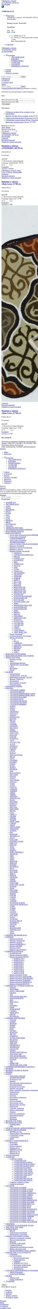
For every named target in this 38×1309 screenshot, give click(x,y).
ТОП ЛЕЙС (14, 915)
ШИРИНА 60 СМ (16, 1150)
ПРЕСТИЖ (14, 890)
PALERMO (13, 760)
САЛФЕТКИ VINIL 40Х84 (23, 1171)
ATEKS (8, 508)
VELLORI (9, 526)
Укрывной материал (21, 1267)
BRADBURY (10, 510)
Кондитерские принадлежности (21, 1083)
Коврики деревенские (17, 940)
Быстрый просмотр (8, 140)
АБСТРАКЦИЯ (19, 573)
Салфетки (9, 1292)
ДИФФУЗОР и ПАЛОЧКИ (19, 665)
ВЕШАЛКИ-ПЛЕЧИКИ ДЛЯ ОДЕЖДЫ (20, 656)
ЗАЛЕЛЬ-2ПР (18, 594)
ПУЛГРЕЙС (14, 892)
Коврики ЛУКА (15, 948)
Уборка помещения (16, 1279)
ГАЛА (12, 812)
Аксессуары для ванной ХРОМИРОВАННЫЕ (18, 541)
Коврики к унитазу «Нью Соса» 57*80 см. (11, 183)
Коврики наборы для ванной (19, 551)
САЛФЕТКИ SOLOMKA (22, 1168)
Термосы (13, 1112)
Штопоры (13, 1117)
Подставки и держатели (18, 1097)
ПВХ (11, 1126)
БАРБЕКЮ (13, 1254)
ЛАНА (12, 847)
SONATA (13, 776)
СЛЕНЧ (16, 627)
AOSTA (12, 710)
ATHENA (13, 715)
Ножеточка (29, 118)
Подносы (13, 1095)
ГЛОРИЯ (13, 816)
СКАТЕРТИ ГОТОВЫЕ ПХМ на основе (24, 1214)
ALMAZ (13, 706)
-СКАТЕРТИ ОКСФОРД (18, 702)
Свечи (12, 666)
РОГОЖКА (14, 1005)
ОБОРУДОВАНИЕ (16, 1272)
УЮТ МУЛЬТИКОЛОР (18, 1056)
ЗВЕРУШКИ (14, 989)
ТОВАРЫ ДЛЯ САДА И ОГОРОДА (18, 1252)
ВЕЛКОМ (13, 1023)
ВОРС (12, 1029)
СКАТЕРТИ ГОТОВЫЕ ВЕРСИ (21, 1196)
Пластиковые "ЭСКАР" (18, 683)
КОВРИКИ (9, 937)
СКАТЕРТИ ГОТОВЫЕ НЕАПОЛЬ (22, 1211)
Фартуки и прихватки (17, 1114)
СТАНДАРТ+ (14, 1137)
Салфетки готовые (16, 1159)
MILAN (12, 757)
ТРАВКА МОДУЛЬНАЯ (18, 1052)
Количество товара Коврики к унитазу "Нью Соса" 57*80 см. (13, 199)
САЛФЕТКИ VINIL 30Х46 (23, 1169)
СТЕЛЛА (13, 912)
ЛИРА (12, 856)
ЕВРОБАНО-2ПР (20, 593)
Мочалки (13, 1241)
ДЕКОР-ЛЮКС (15, 827)
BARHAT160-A (19, 960)
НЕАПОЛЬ (13, 870)
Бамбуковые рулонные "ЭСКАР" (21, 677)
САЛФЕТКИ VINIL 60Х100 (23, 1173)
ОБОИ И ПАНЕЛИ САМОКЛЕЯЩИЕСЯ (20, 1128)
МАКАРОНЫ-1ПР (20, 607)
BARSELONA (15, 717)
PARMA (12, 764)
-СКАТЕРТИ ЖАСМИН (18, 697)
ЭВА (11, 1061)
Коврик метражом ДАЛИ (18, 975)
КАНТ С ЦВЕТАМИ (17, 991)
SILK (11, 771)
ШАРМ (12, 926)
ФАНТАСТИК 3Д (16, 921)
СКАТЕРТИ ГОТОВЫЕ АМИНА (21, 1195)
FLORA (8, 513)
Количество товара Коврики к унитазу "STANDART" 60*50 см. (13, 163)
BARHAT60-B (19, 964)
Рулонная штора (15, 684)
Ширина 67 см (15, 1151)
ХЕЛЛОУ (13, 1059)
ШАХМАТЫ (14, 1016)
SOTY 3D (17, 565)
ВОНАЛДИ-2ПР (19, 589)
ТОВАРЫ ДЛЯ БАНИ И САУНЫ (17, 1236)
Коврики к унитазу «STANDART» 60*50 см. (12, 147)
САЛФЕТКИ (15, 62)
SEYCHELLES (11, 524)
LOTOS (12, 751)
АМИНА (13, 794)
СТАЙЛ (12, 910)
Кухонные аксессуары (17, 1086)
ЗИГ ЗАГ (13, 1034)
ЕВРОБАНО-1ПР (20, 591)
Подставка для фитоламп (22, 1265)
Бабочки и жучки (16, 659)
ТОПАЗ (12, 917)
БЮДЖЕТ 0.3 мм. (16, 1132)
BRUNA (13, 721)
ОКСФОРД (14, 877)
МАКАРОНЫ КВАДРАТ (18, 996)
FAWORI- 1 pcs (19, 558)
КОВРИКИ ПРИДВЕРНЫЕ (15, 1018)
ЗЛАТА (12, 838)
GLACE (12, 744)
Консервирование (16, 1085)
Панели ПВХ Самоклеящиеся (20, 1133)
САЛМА (13, 899)
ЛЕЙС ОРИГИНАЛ (17, 852)
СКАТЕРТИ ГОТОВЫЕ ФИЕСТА (22, 1220)
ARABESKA (14, 711)
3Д (15, 639)
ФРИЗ (12, 1139)
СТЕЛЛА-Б (14, 913)
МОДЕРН (13, 865)
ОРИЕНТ (13, 881)
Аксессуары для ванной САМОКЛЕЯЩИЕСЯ (18, 537)
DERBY (12, 730)
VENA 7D (13, 787)
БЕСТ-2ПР (17, 583)
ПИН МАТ (13, 1043)
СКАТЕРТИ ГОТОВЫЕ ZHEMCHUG (23, 1193)
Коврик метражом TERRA (19, 955)
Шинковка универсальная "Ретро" (18, 122)
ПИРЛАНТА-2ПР (20, 618)
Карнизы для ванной (17, 546)
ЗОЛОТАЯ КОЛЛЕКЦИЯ (23, 596)
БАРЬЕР (13, 1022)
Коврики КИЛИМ (16, 946)
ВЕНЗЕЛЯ (17, 585)
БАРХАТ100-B (19, 971)
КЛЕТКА (13, 993)
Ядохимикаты (18, 1269)
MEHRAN (9, 520)
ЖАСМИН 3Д (14, 836)
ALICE (8, 506)
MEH (15, 562)
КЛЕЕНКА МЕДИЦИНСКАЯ (16, 935)
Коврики (9, 1294)
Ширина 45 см (15, 1148)
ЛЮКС (16, 603)
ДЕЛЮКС (13, 830)
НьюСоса (17, 614)
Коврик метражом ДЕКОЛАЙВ (21, 976)
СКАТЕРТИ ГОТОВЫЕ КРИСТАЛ (22, 1204)
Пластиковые (14, 681)
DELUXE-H (14, 728)
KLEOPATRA (18, 560)
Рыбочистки (14, 1106)
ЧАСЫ (12, 670)
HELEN (12, 1231)
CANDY (13, 722)
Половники (14, 1099)
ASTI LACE (14, 713)
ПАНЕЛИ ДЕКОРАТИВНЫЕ (16, 1130)
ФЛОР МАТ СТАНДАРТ (18, 1058)
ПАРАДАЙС (14, 883)
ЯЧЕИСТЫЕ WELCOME (18, 1065)
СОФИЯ (13, 908)
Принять (3, 495)
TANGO (12, 778)
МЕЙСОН (13, 863)
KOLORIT (13, 748)
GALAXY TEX (15, 742)
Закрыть (3, 449)
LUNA (8, 519)
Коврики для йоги (16, 942)
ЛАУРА (12, 848)
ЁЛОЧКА (13, 1031)
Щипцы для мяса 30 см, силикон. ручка (19, 116)
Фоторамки (14, 668)
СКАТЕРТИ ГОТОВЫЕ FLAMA (21, 1191)
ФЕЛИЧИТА (14, 922)
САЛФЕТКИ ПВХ (20, 1177)
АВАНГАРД (18, 574)
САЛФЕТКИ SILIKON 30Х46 (24, 1164)
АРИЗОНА (13, 796)
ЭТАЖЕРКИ (10, 1281)
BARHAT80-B (19, 967)
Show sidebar (6, 127)
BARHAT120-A (19, 958)
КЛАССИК (14, 839)
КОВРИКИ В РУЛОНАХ (20, 66)
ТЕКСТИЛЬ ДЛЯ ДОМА (14, 1227)
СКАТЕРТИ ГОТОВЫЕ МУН (20, 1207)
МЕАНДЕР (14, 1040)
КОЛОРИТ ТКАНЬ (16, 841)
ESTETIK (13, 737)
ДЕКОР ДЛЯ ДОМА (13, 657)
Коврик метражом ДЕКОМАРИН (21, 978)
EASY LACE (14, 733)
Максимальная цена (8, 102)
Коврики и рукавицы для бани (20, 1238)
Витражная (13, 1142)
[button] (5, 167)
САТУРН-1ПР (19, 623)
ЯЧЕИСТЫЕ (14, 1063)
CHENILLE (18, 553)
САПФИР (13, 901)
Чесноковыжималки (17, 1115)
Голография (14, 1144)
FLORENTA (14, 739)
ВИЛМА (13, 811)
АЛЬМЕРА (13, 791)
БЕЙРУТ (17, 580)
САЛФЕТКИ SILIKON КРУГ (24, 1166)
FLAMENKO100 (15, 953)
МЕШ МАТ (14, 1041)
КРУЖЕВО (9, 1068)
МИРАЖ (17, 612)
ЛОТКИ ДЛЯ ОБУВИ (17, 1038)
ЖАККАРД (14, 834)
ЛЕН (11, 995)
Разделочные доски (16, 1103)
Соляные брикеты (16, 1245)
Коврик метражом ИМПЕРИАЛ (21, 982)
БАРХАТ (13, 987)
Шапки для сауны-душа (18, 1249)
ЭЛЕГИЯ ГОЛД (15, 930)
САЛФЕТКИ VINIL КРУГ (23, 1175)
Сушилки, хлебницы (17, 1108)
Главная (4, 88)
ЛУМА (12, 858)
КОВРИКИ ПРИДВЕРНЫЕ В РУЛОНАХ (20, 1067)
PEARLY (13, 767)
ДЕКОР (12, 825)
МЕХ (11, 1000)
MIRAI (8, 522)
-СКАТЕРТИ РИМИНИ (18, 704)
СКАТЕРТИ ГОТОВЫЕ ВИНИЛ (21, 1198)
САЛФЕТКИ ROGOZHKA (23, 1162)
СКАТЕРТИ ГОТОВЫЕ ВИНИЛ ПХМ (23, 1200)
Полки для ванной (16, 634)
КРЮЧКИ (9, 1072)
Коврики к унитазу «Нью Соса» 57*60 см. (11, 412)
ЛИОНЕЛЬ (13, 854)
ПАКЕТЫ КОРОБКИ (17, 1274)
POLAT (16, 641)
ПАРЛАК (13, 886)
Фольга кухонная (15, 1146)
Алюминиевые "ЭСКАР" (18, 675)
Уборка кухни (14, 1278)
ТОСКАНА (14, 919)
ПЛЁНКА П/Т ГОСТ (21, 1263)
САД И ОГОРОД (15, 1256)
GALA (12, 740)
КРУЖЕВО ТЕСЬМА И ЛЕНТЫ (17, 1070)
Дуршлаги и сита (15, 1079)
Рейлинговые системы (17, 1104)
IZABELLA (14, 746)
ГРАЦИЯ (13, 820)
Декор (12, 661)
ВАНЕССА (13, 803)
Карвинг (13, 1081)
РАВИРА (13, 894)
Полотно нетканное (12, 1155)
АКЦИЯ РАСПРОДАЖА (14, 528)
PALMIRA (13, 762)
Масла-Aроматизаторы (17, 1240)
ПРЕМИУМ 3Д (15, 1045)
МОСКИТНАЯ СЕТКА (14, 1123)
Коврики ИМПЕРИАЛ (17, 944)
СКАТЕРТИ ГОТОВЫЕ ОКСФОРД (22, 1213)
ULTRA (16, 569)
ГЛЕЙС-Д (13, 814)
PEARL (12, 766)
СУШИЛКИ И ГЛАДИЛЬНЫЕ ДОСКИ (19, 1225)
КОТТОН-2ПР (19, 600)
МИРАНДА (18, 647)
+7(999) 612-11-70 (8, 11)
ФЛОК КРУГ (14, 1013)
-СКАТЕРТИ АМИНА (17, 690)
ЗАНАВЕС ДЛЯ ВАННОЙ (23, 645)
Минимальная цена (8, 100)
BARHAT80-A (19, 966)
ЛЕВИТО (13, 850)
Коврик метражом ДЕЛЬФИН (20, 980)
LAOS (8, 517)
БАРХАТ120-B (19, 973)
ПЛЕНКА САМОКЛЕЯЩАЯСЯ (17, 1141)
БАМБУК (17, 578)
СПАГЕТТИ (14, 1049)
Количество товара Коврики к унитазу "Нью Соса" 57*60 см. (13, 428)
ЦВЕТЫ (12, 1014)
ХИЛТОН (13, 924)
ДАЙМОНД (18, 643)
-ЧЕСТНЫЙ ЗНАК (17, 57)
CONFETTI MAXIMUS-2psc (23, 555)
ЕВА (11, 832)
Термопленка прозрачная (18, 1232)
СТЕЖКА (13, 1011)
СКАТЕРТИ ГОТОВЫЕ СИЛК (20, 1218)
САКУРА (13, 897)
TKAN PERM (14, 780)
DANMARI (14, 726)
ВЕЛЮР (12, 1025)
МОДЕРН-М (14, 867)
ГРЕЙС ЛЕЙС (15, 821)
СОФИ (12, 906)
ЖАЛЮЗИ (9, 672)
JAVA (7, 515)
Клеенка (8, 1290)
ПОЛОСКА (18, 620)
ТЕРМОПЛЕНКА (17, 61)
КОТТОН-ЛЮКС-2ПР (21, 602)
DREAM (17, 556)
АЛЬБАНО (13, 789)
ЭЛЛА (12, 931)
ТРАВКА (13, 1050)
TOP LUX (13, 782)
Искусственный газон (21, 1258)
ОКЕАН (16, 650)
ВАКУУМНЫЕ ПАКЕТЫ (15, 531)
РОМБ (12, 1007)
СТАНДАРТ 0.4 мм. (17, 1135)
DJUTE (8, 511)
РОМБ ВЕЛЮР (15, 1009)
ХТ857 (16, 652)
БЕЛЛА (12, 800)
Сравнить (7, 483)
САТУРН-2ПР (19, 625)
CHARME (13, 724)
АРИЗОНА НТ (15, 798)
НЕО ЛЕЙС (14, 872)
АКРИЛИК (18, 576)
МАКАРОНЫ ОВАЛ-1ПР (23, 605)
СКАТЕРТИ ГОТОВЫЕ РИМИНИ (22, 1216)
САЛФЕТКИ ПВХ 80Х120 (23, 1180)
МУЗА (12, 868)
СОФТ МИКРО (19, 630)
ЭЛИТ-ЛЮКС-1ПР (20, 632)
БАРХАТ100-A (19, 969)
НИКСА (12, 874)
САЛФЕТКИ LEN (20, 1160)
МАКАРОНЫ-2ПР (20, 609)
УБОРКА (9, 1276)
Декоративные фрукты (17, 663)
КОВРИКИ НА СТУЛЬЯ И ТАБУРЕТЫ (19, 986)
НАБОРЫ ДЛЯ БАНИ (17, 1243)
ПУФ (11, 1004)
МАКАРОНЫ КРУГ (17, 998)
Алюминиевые (15, 674)
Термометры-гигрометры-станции (21, 1247)
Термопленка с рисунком (18, 1234)
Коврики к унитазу (16, 549)
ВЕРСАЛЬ (13, 807)
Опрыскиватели (19, 1260)
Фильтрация (6, 104)
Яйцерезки (13, 1119)
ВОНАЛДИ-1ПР (19, 587)
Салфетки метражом (17, 1184)
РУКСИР (13, 895)
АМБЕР (12, 793)
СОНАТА (17, 629)
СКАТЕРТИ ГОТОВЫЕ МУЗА (20, 1205)
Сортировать (10, 1223)
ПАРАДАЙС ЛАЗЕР (17, 885)
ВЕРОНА (13, 805)
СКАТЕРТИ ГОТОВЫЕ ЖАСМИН (22, 1202)
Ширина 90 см (15, 1153)
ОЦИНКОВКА (15, 1124)
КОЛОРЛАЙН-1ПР (20, 598)
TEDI (15, 567)
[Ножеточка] (15, 118)
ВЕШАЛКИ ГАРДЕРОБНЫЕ (16, 654)
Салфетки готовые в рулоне (19, 1182)
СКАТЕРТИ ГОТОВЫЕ (18, 1187)
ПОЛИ (12, 888)
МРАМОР (17, 648)
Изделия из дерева (12, 1297)
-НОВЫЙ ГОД (11, 502)
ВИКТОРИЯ (14, 809)
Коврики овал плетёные (18, 949)
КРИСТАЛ (13, 843)
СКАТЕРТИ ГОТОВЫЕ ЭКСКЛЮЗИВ (23, 1222)
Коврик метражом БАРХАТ (19, 957)
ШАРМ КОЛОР (15, 928)
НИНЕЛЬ (13, 876)
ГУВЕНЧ (13, 823)
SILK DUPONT (15, 773)
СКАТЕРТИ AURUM (17, 903)
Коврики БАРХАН (16, 939)
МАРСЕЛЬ (13, 861)
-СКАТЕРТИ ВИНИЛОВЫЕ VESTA (22, 693)
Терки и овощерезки (17, 1110)
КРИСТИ (13, 845)
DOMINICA (14, 731)
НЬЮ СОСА (14, 1002)
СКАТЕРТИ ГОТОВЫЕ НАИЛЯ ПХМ (23, 1209)
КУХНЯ (8, 1074)
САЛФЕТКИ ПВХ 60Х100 (23, 1178)
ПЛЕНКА (17, 1261)
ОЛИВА (12, 879)
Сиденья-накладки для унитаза (20, 636)
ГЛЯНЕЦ (13, 818)
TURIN (12, 784)
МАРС (16, 611)
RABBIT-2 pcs (19, 564)
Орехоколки (14, 1094)
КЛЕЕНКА (15, 59)
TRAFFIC (13, 1020)
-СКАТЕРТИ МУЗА (17, 699)
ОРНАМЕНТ (18, 616)
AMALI (12, 708)
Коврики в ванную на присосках (21, 547)
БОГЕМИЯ (13, 802)
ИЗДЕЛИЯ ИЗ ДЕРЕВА (14, 686)
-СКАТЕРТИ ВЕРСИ (17, 692)
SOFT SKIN (14, 775)
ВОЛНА (12, 1027)
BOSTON (13, 719)
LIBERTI (13, 749)
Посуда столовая (15, 1101)
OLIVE (12, 758)
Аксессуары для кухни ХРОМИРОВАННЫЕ (17, 1076)
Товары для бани (11, 1295)
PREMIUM (13, 769)
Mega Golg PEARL (16, 755)
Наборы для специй (16, 1088)
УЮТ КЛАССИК (16, 1054)
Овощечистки (14, 1092)
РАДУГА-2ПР (18, 621)
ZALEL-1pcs (18, 571)
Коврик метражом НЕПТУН (19, 984)
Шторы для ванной (16, 638)
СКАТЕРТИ (15, 64)
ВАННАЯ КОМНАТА (15, 88)
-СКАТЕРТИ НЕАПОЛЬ (18, 701)
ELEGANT (13, 735)
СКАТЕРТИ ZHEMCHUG (19, 904)
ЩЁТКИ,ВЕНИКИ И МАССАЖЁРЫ (23, 1251)
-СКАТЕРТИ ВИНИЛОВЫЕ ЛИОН (22, 695)
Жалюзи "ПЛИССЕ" (17, 679)
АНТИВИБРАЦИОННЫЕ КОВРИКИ (19, 529)
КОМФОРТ (14, 1036)
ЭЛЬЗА (12, 933)
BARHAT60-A (19, 962)
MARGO (13, 753)
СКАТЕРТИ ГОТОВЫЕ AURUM (21, 1189)
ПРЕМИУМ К (14, 1047)
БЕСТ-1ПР (17, 582)
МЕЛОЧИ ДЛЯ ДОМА (14, 1121)
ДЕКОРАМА (14, 829)
